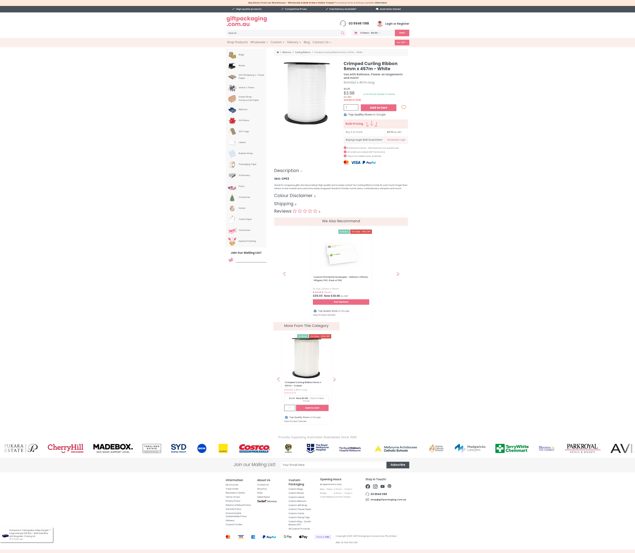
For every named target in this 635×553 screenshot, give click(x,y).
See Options (341, 302)
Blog (307, 42)
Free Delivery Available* (343, 9)
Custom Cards (296, 513)
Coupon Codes (234, 525)
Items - (369, 33)
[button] (284, 273)
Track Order (232, 489)
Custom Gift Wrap (298, 505)
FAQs (260, 493)
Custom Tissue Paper (300, 509)
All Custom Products (299, 529)
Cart (402, 33)
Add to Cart (378, 107)
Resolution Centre (235, 493)
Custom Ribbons (297, 501)
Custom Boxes (296, 493)
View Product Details (324, 315)
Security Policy (233, 509)
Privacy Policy (233, 501)
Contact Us (263, 485)
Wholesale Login (396, 140)
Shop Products (237, 42)
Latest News (263, 497)
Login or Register (396, 24)
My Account (232, 485)
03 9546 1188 (358, 23)
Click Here (381, 3)
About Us (262, 489)
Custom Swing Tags (299, 517)
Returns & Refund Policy (238, 505)
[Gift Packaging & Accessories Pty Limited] (251, 21)
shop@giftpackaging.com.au (387, 500)
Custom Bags (296, 489)
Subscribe (398, 465)
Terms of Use (233, 497)
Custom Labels (296, 497)
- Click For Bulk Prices (306, 399)
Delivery (230, 521)
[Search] (342, 33)
